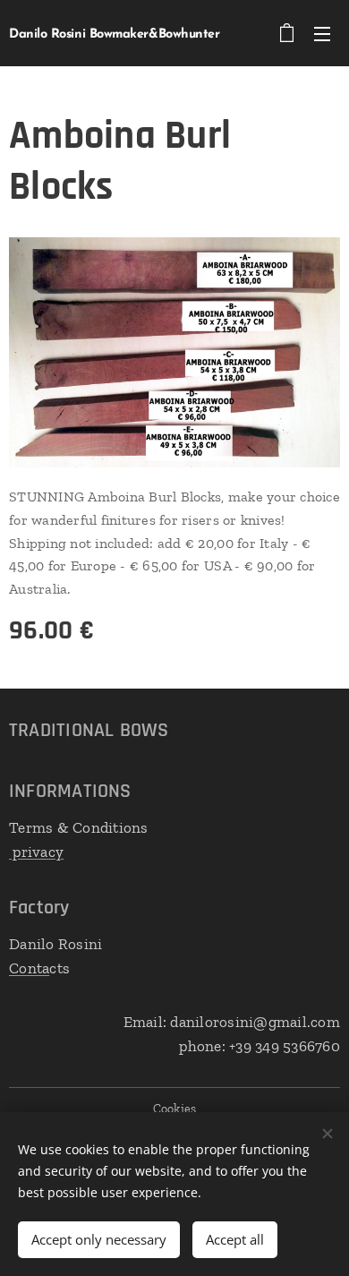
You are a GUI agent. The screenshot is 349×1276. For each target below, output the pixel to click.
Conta (29, 968)
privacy (36, 852)
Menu (322, 33)
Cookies (175, 1109)
